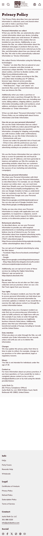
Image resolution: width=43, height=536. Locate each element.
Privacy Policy (7, 491)
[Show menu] (3, 4)
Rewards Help (7, 469)
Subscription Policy (9, 499)
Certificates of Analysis (11, 486)
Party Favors (7, 465)
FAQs (4, 460)
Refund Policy (7, 495)
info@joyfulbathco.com (10, 523)
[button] (8, 4)
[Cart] (39, 4)
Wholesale (6, 474)
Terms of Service (8, 504)
